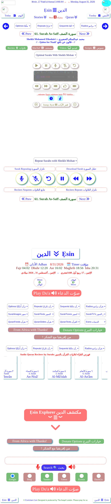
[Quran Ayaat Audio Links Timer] (51, 98)
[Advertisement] (55, 131)
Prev (29, 34)
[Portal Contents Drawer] (56, 86)
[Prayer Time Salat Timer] (60, 98)
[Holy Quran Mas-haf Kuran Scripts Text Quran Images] (106, 6)
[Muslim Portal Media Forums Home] (4, 11)
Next (82, 34)
